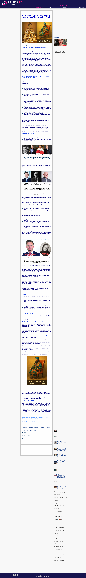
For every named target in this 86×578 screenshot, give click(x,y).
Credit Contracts (56, 544)
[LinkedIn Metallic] (15, 575)
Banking (65, 519)
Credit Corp (60, 544)
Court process (56, 543)
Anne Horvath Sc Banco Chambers (59, 502)
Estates (63, 560)
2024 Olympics (62, 491)
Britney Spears (60, 524)
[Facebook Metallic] (14, 575)
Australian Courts (59, 511)
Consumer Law (59, 533)
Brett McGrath (56, 524)
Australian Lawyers (56, 514)
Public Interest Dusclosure (26, 435)
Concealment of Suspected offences (59, 530)
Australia (55, 511)
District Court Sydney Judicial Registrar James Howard (60, 554)
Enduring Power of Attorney (58, 560)
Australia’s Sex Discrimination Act (58, 519)
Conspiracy (55, 533)
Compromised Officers (61, 527)
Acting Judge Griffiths (63, 492)
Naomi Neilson (36, 430)
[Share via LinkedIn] (27, 438)
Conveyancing (56, 536)
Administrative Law (56, 497)
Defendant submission (57, 549)
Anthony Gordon (56, 503)
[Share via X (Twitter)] (24, 438)
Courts (59, 543)
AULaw (58, 492)
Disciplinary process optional (58, 552)
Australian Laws (31, 427)
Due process (59, 555)
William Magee (31, 430)
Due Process (55, 555)
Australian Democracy (57, 513)
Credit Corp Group (56, 546)
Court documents (56, 541)
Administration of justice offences (39, 427)
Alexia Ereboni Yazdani (63, 497)
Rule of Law (24, 432)
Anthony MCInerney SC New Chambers (59, 505)
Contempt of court (61, 535)
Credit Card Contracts (64, 543)
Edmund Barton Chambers (57, 557)
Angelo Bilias (56, 500)
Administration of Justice (57, 494)
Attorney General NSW (57, 508)
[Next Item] (65, 42)
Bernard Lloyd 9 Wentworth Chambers (59, 522)
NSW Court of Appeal (25, 430)
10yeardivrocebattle (56, 491)
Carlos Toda (64, 524)
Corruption (55, 538)
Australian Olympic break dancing (58, 516)
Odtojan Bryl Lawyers (25, 427)
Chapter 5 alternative (61, 525)
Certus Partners (56, 525)
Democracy (62, 549)
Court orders (61, 541)
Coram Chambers (60, 536)
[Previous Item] (55, 42)
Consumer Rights (56, 535)
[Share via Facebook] (22, 438)
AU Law (55, 492)
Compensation (56, 527)
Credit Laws (61, 546)
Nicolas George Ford (47, 427)
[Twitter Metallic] (17, 575)
